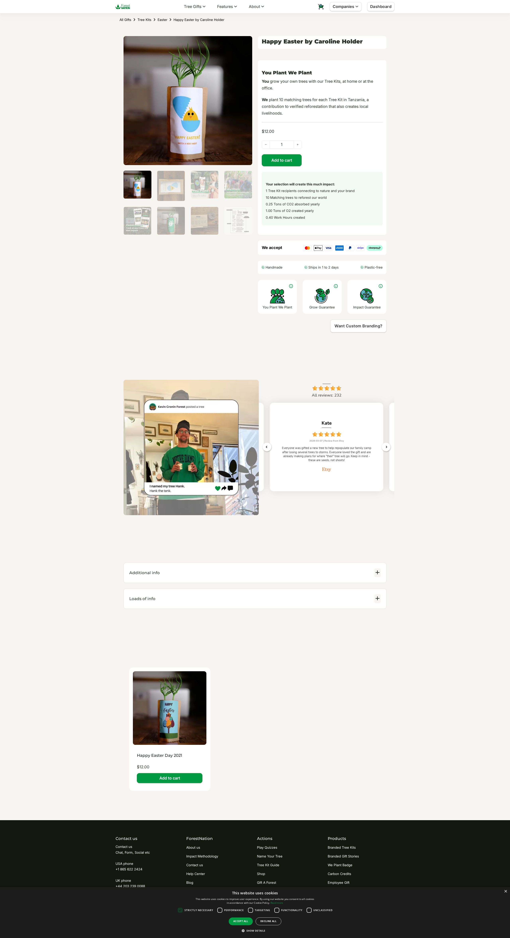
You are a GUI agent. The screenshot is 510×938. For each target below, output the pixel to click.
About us (193, 847)
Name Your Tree (269, 856)
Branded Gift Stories (343, 856)
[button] (246, 41)
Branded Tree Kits (342, 847)
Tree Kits (144, 20)
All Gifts (125, 20)
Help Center (195, 874)
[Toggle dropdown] (204, 6)
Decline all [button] (268, 921)
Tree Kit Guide (268, 865)
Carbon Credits (339, 874)
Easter (162, 20)
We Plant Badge (340, 865)
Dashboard (381, 6)
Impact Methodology (202, 856)
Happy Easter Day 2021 (159, 755)
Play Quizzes (267, 847)
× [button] (505, 891)
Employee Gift (338, 883)
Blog (189, 883)
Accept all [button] (240, 921)
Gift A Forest (266, 883)
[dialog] (255, 912)
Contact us (194, 865)
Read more (277, 903)
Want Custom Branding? (358, 326)
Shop (261, 874)
